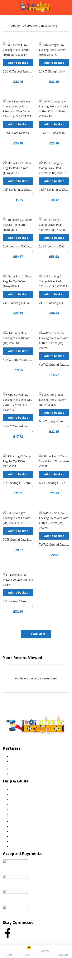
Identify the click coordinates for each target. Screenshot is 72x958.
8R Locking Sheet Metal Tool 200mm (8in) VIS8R (18, 601)
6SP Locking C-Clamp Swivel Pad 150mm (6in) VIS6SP (54, 483)
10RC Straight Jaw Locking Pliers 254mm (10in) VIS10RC (54, 71)
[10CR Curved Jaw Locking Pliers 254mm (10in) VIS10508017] (18, 49)
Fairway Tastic (19, 756)
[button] (27, 952)
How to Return (20, 814)
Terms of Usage (21, 804)
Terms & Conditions (23, 799)
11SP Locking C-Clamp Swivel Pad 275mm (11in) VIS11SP (54, 189)
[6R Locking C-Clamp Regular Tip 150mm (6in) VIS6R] (18, 461)
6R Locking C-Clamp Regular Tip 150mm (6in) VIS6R (18, 483)
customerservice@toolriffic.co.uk (31, 744)
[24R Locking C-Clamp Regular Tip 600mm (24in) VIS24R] (18, 281)
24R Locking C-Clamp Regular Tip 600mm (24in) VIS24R (18, 303)
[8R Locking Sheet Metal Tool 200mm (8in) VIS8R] (18, 579)
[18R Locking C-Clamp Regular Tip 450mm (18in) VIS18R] (18, 224)
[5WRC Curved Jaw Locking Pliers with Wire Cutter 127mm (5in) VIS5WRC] (18, 402)
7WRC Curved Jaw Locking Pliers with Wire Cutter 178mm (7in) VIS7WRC (54, 544)
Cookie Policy (19, 789)
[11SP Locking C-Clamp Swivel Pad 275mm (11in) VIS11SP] (54, 168)
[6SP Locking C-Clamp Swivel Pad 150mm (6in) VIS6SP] (54, 461)
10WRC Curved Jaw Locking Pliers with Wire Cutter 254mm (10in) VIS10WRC (54, 133)
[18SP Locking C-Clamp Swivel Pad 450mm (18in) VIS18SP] (54, 224)
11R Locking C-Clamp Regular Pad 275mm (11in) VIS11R (18, 189)
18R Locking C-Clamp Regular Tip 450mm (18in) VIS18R (18, 246)
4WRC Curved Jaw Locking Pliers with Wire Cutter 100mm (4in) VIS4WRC (54, 364)
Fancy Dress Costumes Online (29, 761)
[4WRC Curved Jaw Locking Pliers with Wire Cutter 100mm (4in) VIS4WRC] (54, 340)
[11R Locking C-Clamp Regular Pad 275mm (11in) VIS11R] (18, 168)
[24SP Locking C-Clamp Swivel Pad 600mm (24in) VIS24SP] (54, 281)
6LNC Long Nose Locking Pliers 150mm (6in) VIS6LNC (54, 421)
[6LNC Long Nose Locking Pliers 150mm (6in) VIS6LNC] (54, 399)
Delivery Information (23, 809)
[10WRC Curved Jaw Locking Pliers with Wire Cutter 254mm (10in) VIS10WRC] (54, 108)
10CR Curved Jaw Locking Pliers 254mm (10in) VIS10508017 (18, 71)
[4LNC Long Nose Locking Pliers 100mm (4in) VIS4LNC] (18, 338)
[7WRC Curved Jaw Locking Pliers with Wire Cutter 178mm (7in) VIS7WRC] (54, 520)
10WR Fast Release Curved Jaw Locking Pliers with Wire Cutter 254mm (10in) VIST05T (18, 133)
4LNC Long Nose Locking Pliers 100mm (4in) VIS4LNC (18, 359)
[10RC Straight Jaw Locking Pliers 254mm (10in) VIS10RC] (54, 49)
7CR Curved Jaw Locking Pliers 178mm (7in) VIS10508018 (18, 539)
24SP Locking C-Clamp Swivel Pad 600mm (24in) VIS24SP (54, 303)
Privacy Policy (19, 794)
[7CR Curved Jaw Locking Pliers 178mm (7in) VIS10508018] (18, 518)
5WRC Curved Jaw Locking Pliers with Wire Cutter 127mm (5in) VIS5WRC (18, 426)
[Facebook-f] (7, 933)
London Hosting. (44, 941)
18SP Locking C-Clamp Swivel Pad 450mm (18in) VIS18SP (54, 246)
